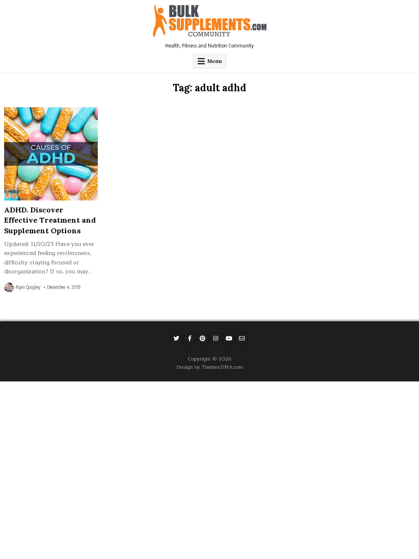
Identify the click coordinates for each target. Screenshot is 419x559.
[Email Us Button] (242, 338)
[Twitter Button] (176, 338)
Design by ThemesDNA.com (209, 367)
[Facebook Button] (189, 338)
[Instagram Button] (215, 338)
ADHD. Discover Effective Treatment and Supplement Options (50, 220)
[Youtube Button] (228, 338)
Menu (214, 61)
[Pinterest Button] (202, 338)
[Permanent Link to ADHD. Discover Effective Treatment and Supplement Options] (50, 154)
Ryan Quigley (28, 287)
